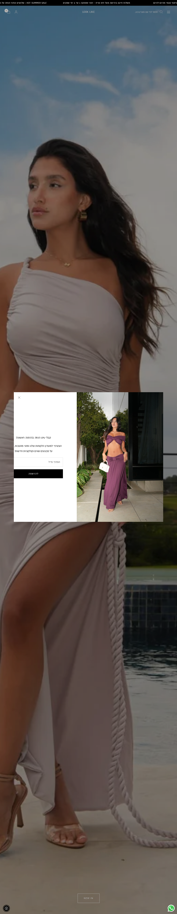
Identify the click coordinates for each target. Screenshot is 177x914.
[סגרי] (19, 397)
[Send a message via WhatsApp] (171, 908)
